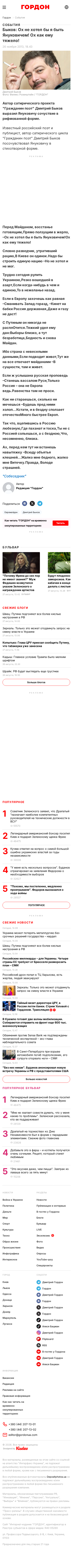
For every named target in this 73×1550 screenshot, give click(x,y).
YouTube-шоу (44, 1259)
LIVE (39, 1229)
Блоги (39, 1217)
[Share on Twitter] (32, 504)
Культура (8, 1229)
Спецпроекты (44, 1265)
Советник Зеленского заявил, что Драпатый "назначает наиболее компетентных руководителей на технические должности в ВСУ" (40, 816)
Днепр (6, 1311)
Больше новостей (36, 1079)
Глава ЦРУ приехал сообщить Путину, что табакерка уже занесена (36, 644)
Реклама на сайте (13, 1389)
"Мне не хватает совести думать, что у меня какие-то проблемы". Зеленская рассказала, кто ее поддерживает (40, 1116)
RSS (44, 1345)
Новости (8, 1192)
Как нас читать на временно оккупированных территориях (13, 1407)
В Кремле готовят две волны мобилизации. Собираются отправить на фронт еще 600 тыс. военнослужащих (35, 1022)
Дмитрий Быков (31, 512)
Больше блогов (36, 682)
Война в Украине (13, 1199)
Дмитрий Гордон (52, 1282)
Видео (40, 1247)
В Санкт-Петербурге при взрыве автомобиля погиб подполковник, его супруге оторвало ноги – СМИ (42, 1055)
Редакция (8, 1383)
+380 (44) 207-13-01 (22, 1424)
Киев (5, 1282)
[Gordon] (35, 7)
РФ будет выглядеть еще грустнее (31, 671)
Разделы (41, 1192)
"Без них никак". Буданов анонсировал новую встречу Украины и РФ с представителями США (36, 1069)
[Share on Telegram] (39, 504)
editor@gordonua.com (22, 1435)
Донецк (7, 1299)
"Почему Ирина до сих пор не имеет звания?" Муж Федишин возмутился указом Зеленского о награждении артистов (21, 583)
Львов (6, 1287)
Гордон (7, 17)
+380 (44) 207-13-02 (22, 1429)
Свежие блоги (15, 607)
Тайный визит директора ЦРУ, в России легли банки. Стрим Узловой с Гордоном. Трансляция (43, 1006)
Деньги (7, 1211)
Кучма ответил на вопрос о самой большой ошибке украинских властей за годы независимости (39, 852)
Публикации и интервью (51, 1205)
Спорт (6, 1223)
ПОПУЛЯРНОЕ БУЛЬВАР (22, 1088)
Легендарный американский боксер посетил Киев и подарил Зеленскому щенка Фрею (40, 835)
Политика (8, 1205)
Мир (5, 1217)
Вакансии (8, 1377)
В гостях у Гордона (47, 1211)
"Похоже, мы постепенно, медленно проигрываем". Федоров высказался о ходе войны (36, 890)
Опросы (41, 1253)
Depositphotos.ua (56, 1476)
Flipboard (47, 1339)
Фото (39, 1241)
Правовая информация (16, 1395)
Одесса (7, 1293)
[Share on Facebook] (24, 504)
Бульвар (11, 547)
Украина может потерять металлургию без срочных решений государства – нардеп (31, 934)
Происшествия (11, 1247)
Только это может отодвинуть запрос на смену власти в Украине (43, 989)
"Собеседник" (14, 476)
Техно (6, 1235)
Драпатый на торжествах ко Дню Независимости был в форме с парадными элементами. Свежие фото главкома (38, 1135)
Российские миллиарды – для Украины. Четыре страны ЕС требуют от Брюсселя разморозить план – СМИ (35, 962)
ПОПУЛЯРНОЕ (14, 802)
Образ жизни (10, 1241)
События (20, 17)
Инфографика (11, 1253)
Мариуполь (9, 1317)
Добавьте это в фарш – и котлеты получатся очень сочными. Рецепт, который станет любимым (40, 1153)
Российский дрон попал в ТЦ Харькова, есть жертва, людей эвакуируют (32, 976)
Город (6, 1275)
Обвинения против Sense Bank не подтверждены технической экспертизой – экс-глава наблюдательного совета (35, 1039)
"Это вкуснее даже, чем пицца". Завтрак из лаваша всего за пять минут (39, 1170)
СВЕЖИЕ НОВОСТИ (18, 922)
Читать (60, 523)
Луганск (7, 1323)
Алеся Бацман (50, 1326)
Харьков (8, 1305)
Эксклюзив (43, 1235)
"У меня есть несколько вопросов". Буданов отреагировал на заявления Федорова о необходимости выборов (40, 871)
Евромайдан (11, 512)
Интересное (10, 1259)
